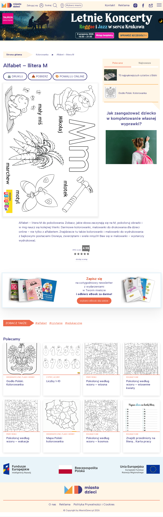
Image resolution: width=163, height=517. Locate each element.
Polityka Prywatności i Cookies (94, 504)
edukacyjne (74, 323)
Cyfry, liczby (53, 377)
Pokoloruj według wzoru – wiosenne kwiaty (138, 384)
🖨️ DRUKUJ (15, 76)
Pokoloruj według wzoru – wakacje (17, 439)
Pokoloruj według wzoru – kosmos (97, 439)
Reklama (123, 5)
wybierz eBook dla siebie (94, 300)
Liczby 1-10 (53, 381)
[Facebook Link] (143, 5)
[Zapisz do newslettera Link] (151, 5)
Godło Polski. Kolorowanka (132, 93)
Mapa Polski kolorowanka (55, 439)
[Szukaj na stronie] (51, 5)
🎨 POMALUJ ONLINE (69, 76)
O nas (52, 504)
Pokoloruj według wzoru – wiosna (97, 382)
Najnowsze (145, 63)
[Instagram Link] (135, 5)
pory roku (91, 377)
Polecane (117, 63)
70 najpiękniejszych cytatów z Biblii (137, 75)
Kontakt (110, 5)
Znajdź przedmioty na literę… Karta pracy (140, 439)
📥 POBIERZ (40, 76)
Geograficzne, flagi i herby (20, 377)
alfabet (42, 323)
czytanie (57, 323)
